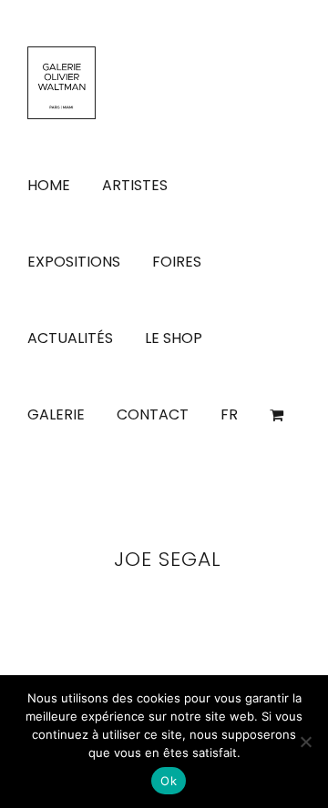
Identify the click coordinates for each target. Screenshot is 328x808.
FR (229, 414)
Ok (168, 780)
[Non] (305, 741)
